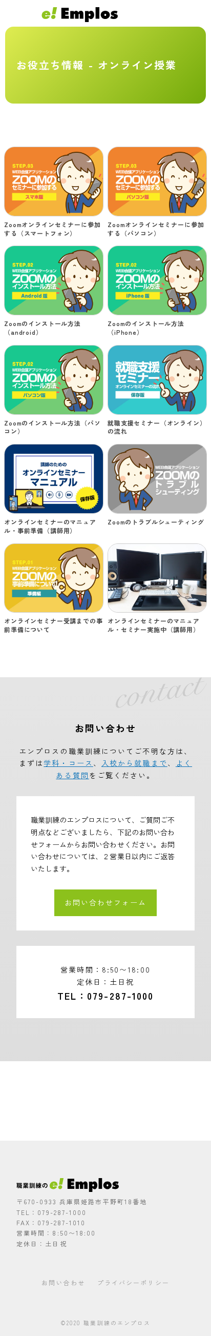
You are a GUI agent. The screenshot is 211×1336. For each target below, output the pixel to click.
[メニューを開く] (199, 13)
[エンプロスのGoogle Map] (105, 1101)
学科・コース (68, 763)
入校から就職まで (134, 763)
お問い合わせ (63, 1282)
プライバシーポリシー (133, 1282)
